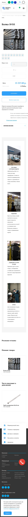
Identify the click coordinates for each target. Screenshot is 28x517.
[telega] (12, 2)
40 (22, 55)
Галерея (3, 456)
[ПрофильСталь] (7, 8)
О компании (4, 455)
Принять (7, 513)
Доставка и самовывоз (13, 433)
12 (3, 55)
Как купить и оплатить (13, 438)
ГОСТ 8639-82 (6, 406)
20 (11, 55)
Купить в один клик (14, 100)
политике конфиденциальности (11, 508)
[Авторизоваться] (23, 2)
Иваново (4, 2)
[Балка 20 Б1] (14, 364)
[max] (15, 2)
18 (8, 55)
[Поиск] (13, 8)
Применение (8, 125)
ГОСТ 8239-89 (6, 372)
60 (8, 58)
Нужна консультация (11, 120)
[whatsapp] (9, 2)
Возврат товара (18, 477)
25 (14, 55)
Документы (10, 442)
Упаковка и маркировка (13, 429)
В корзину (14, 93)
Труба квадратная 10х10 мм (11, 405)
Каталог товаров (10, 15)
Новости (16, 463)
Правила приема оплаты (20, 476)
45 (3, 58)
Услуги (16, 464)
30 (17, 55)
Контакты (17, 455)
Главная (4, 15)
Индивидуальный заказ (13, 425)
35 (19, 55)
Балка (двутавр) (18, 15)
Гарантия (4, 474)
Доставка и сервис (6, 472)
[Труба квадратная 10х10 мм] (14, 399)
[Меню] (24, 8)
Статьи (3, 466)
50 (5, 58)
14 (5, 55)
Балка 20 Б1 (6, 370)
